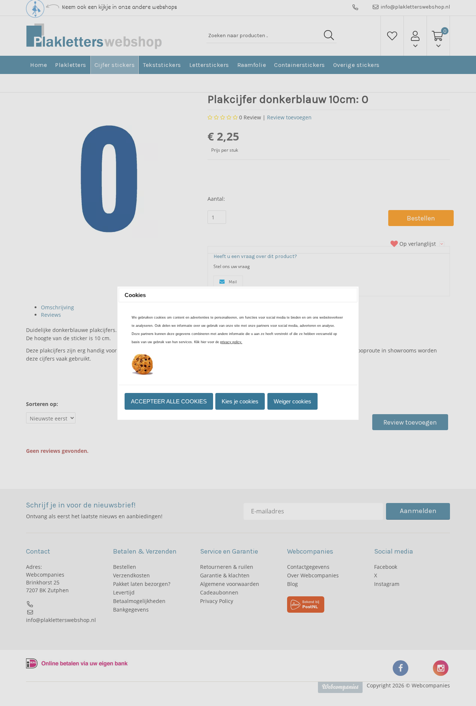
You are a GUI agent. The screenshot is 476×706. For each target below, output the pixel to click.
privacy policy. (231, 342)
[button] (169, 401)
